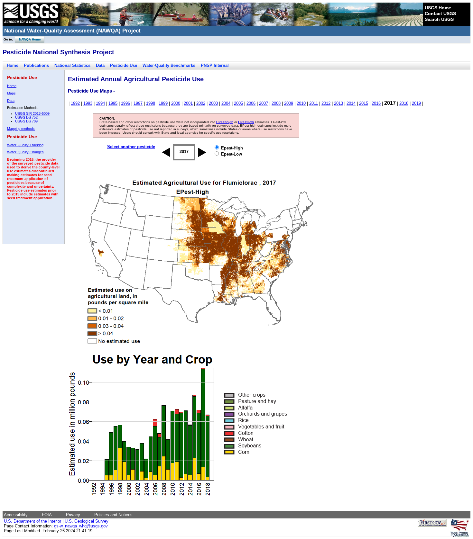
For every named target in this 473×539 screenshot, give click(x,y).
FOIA (47, 514)
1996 (125, 103)
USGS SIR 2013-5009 (32, 113)
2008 (276, 103)
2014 (351, 103)
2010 (301, 103)
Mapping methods (21, 128)
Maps (11, 93)
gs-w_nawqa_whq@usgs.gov (81, 526)
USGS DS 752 (26, 117)
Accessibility (16, 514)
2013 (338, 103)
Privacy (73, 514)
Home (12, 65)
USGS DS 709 (26, 121)
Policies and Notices (113, 514)
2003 (213, 103)
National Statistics (72, 65)
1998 (150, 103)
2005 (238, 103)
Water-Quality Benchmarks (169, 65)
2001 (188, 103)
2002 (200, 103)
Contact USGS (440, 13)
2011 (313, 103)
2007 (263, 103)
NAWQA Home (28, 39)
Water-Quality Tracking (25, 145)
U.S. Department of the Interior (32, 521)
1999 (163, 103)
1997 (138, 103)
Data (100, 65)
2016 (376, 103)
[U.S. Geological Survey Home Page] (31, 24)
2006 (250, 103)
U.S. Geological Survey (86, 521)
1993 (87, 103)
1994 (100, 103)
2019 (416, 103)
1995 (112, 103)
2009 (288, 103)
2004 (225, 103)
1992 (75, 103)
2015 (363, 103)
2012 (325, 103)
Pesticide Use (123, 65)
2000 (175, 103)
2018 (403, 103)
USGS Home (438, 7)
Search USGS (439, 19)
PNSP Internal (215, 65)
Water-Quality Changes (25, 152)
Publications (36, 65)
